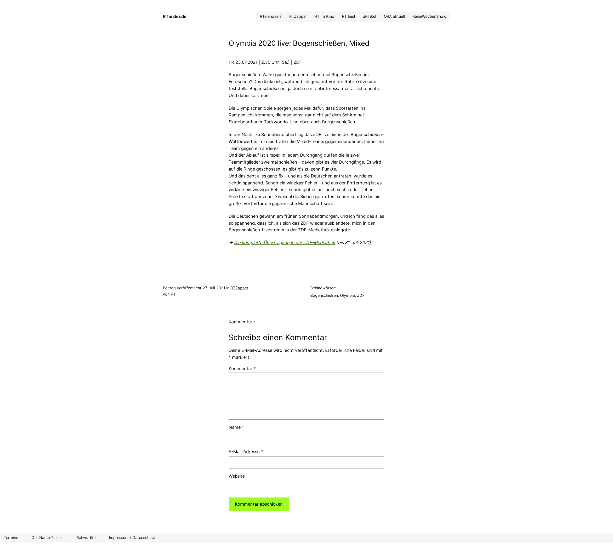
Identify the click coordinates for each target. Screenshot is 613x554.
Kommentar (242, 368)
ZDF (360, 295)
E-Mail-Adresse (246, 451)
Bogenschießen (324, 295)
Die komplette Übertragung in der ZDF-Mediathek (284, 242)
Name (236, 427)
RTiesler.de (175, 16)
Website (237, 476)
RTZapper (239, 288)
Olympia (347, 295)
